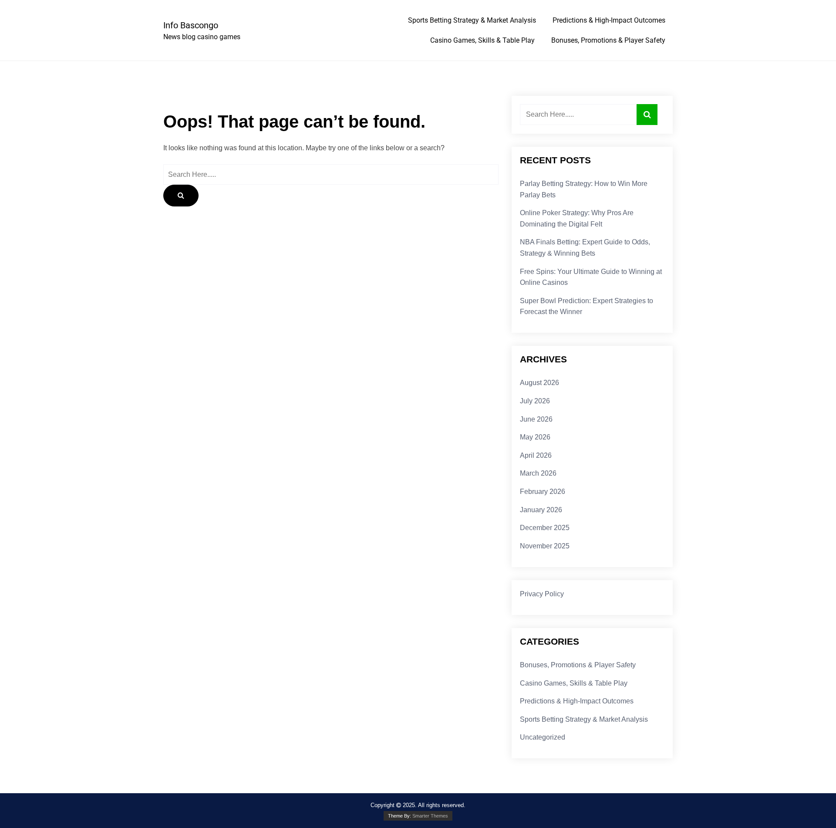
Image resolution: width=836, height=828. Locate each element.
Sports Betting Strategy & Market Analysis (472, 20)
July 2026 (535, 401)
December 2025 (545, 527)
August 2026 (539, 382)
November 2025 (545, 546)
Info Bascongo (190, 25)
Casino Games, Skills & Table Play (482, 40)
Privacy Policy (542, 594)
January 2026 (541, 510)
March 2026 (538, 473)
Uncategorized (542, 737)
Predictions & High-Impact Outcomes (609, 20)
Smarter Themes (430, 815)
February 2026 (542, 491)
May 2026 (535, 437)
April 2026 (536, 455)
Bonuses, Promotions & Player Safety (608, 40)
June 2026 (536, 419)
